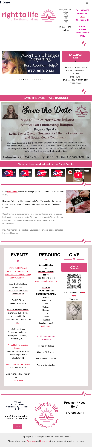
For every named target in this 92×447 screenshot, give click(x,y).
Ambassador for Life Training (18, 364)
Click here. (46, 326)
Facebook (31, 441)
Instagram (45, 441)
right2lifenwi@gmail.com (17, 416)
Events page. (17, 380)
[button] (5, 64)
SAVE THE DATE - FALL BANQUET (46, 98)
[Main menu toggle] (87, 3)
